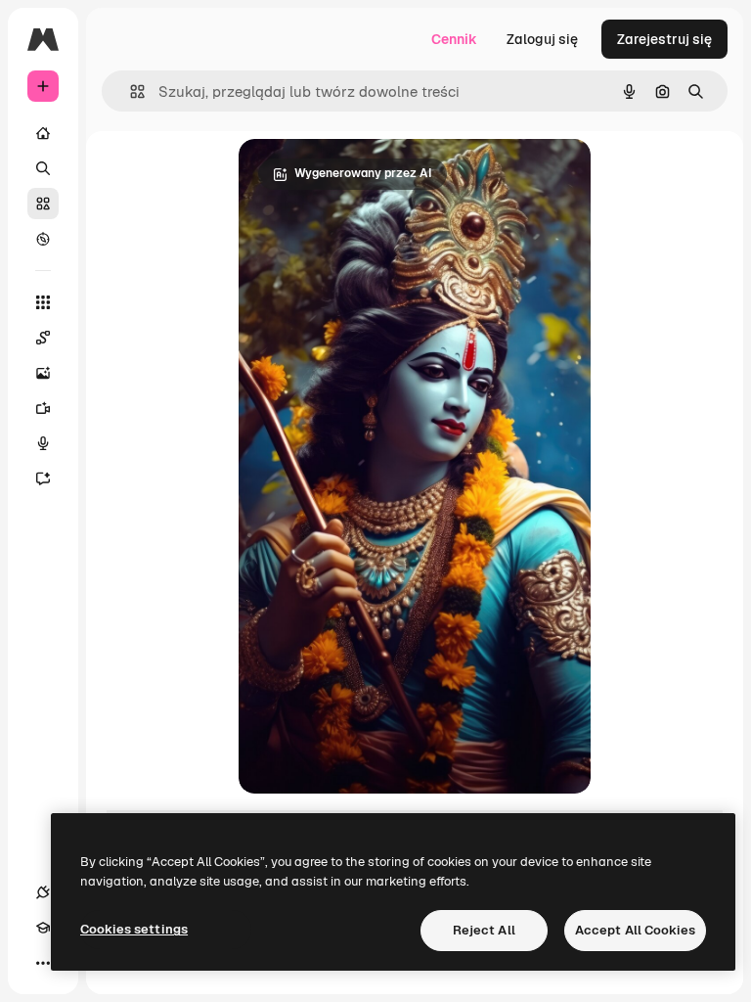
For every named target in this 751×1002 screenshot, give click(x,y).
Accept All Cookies (635, 930)
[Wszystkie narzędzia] (43, 302)
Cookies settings (134, 929)
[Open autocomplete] (129, 91)
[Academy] (43, 927)
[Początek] (43, 133)
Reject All (484, 930)
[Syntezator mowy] (43, 443)
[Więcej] (43, 963)
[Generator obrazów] (43, 372)
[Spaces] (43, 337)
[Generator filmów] (43, 408)
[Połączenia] (43, 892)
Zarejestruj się (664, 39)
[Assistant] (43, 478)
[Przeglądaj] (43, 238)
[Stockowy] (43, 203)
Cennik (454, 39)
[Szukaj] (43, 168)
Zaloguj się (542, 39)
